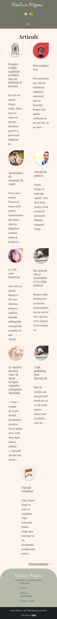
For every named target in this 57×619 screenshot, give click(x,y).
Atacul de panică (40, 173)
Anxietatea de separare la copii (15, 178)
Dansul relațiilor (27, 489)
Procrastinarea (41, 67)
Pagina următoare (40, 563)
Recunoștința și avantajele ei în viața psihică (40, 278)
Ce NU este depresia (14, 273)
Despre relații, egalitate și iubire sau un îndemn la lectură (15, 75)
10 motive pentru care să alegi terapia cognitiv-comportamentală (15, 380)
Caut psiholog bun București (40, 372)
